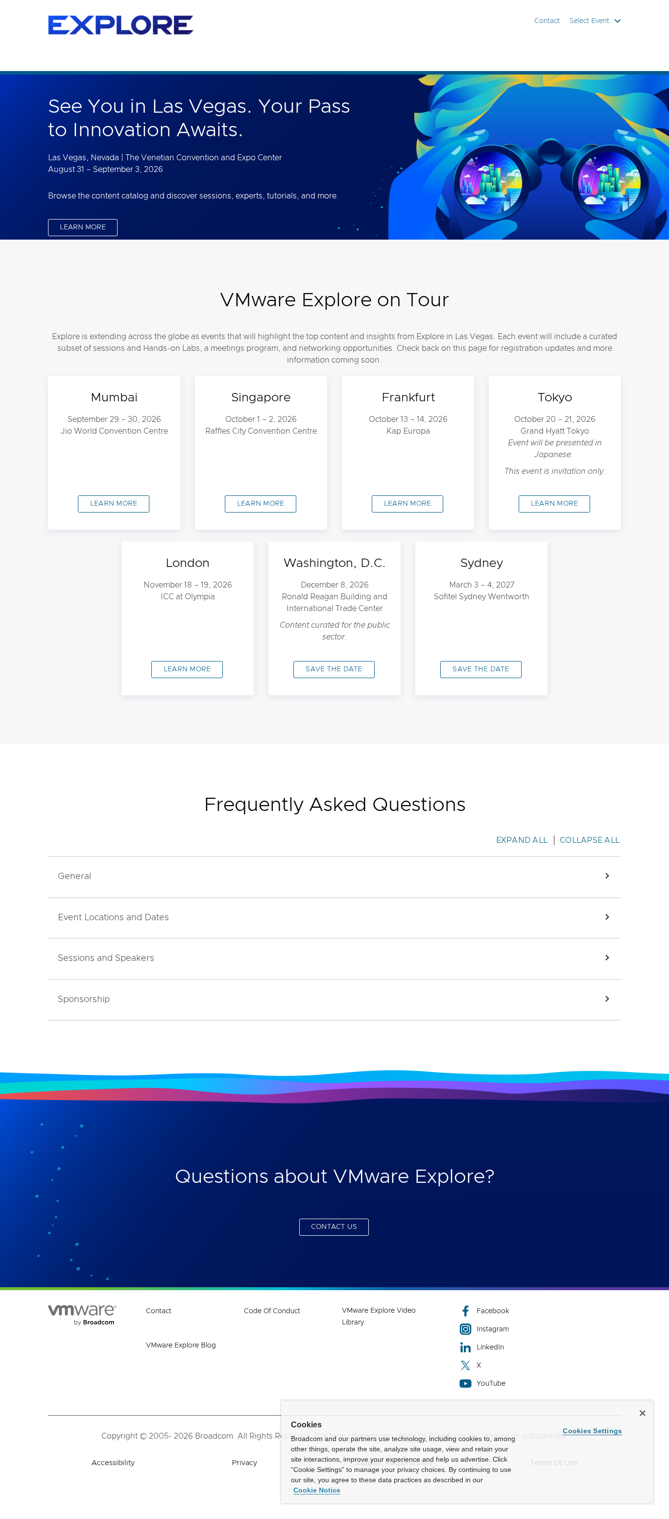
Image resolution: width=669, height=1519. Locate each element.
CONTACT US (334, 1227)
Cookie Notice (316, 1490)
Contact (547, 21)
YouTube (491, 1383)
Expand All (522, 840)
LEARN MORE (83, 227)
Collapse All (590, 840)
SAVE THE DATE (334, 669)
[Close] (642, 1413)
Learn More (187, 669)
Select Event (589, 21)
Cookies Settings (592, 1431)
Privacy (244, 1463)
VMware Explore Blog (181, 1345)
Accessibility (113, 1463)
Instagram (493, 1329)
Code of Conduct (272, 1311)
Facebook (493, 1311)
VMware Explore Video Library (379, 1316)
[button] (334, 877)
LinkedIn (490, 1347)
